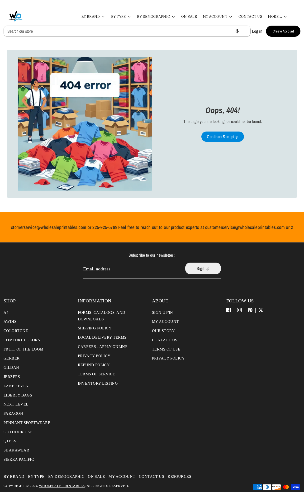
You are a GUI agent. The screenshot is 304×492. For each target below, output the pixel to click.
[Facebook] (228, 310)
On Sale (189, 16)
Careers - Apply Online (103, 347)
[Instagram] (239, 310)
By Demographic (154, 16)
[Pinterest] (250, 310)
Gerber (12, 358)
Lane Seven (16, 386)
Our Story (163, 331)
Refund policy (94, 365)
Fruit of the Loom (23, 349)
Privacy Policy (94, 356)
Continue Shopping (222, 137)
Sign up (203, 268)
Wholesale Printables (62, 486)
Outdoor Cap (18, 432)
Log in (257, 31)
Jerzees (12, 377)
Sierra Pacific (19, 459)
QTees (10, 441)
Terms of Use (166, 349)
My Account (215, 16)
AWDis (10, 321)
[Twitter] (260, 310)
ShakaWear (16, 450)
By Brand (91, 16)
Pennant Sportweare (27, 423)
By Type (119, 16)
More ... (275, 16)
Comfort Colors (22, 340)
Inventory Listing (98, 383)
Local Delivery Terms (102, 337)
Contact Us (250, 16)
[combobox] (127, 31)
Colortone (16, 331)
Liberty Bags (18, 395)
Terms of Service (96, 374)
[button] (237, 31)
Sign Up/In (162, 312)
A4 (6, 312)
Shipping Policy (95, 328)
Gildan (11, 367)
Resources (179, 476)
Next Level (16, 404)
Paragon (13, 413)
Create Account (283, 31)
